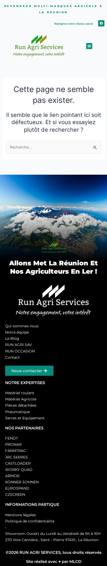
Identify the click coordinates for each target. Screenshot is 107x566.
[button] (89, 46)
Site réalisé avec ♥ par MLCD (53, 561)
